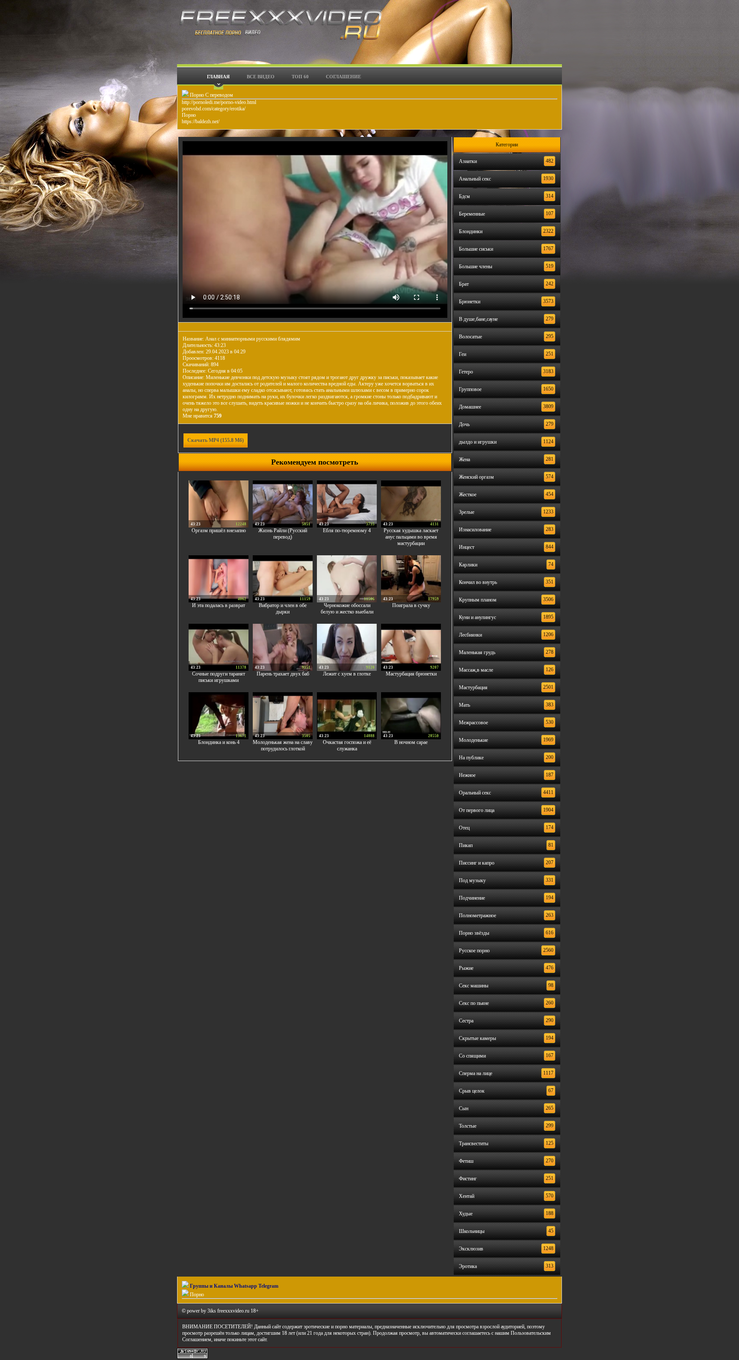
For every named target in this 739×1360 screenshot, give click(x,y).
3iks (211, 1311)
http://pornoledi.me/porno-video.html (219, 102)
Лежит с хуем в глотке (347, 674)
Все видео (261, 76)
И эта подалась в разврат (218, 605)
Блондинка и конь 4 (218, 742)
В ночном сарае (411, 742)
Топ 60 (300, 76)
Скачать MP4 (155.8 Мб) (215, 440)
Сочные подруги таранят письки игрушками (218, 677)
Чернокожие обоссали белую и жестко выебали (347, 608)
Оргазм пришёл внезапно (219, 530)
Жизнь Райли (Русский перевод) (282, 533)
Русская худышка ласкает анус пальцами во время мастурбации (411, 536)
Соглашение (343, 76)
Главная (218, 76)
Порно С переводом (211, 95)
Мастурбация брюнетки (411, 674)
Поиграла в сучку (411, 605)
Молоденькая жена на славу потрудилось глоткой (283, 745)
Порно (189, 115)
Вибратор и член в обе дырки (283, 608)
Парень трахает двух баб (283, 674)
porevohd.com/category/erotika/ (213, 109)
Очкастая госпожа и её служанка (347, 745)
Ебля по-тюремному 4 (347, 530)
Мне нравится (202, 416)
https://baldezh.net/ (200, 121)
